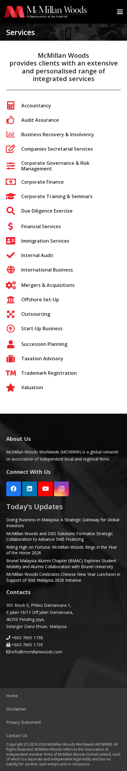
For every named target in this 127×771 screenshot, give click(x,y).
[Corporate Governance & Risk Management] (13, 166)
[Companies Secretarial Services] (13, 149)
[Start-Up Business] (13, 329)
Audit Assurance (40, 120)
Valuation (32, 387)
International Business (47, 270)
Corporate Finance (42, 182)
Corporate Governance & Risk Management (55, 166)
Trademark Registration (49, 373)
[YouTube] (45, 488)
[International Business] (13, 270)
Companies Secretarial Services (57, 149)
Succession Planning (44, 344)
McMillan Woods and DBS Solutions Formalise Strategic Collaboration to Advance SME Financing (59, 536)
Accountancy (36, 105)
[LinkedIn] (29, 488)
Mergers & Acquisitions (48, 285)
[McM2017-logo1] (45, 12)
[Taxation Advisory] (13, 359)
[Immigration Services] (13, 241)
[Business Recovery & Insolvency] (13, 134)
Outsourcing (35, 314)
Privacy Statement (23, 722)
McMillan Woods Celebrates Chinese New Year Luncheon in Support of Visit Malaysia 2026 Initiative (63, 577)
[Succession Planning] (13, 344)
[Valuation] (13, 388)
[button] (120, 12)
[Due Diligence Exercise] (13, 211)
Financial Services (41, 226)
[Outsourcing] (13, 314)
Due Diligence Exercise (47, 211)
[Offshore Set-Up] (13, 300)
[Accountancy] (13, 105)
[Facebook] (13, 488)
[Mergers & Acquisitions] (13, 285)
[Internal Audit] (13, 255)
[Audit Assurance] (13, 120)
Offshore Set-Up (40, 299)
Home (12, 695)
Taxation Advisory (42, 358)
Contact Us (16, 735)
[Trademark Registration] (13, 373)
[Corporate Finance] (13, 182)
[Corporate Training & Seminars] (13, 196)
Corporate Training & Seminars (56, 196)
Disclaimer (16, 709)
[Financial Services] (13, 226)
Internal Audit (37, 255)
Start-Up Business (42, 328)
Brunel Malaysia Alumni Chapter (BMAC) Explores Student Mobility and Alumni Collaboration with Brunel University (61, 563)
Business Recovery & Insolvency (57, 134)
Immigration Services (45, 241)
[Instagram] (61, 488)
